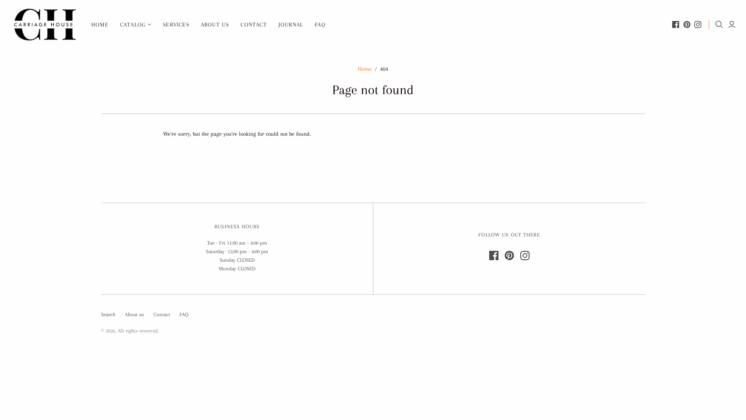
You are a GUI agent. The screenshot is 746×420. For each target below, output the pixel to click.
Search (108, 314)
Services (176, 24)
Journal (291, 24)
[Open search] (719, 24)
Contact (254, 24)
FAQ (320, 24)
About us (215, 24)
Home (99, 24)
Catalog (133, 24)
